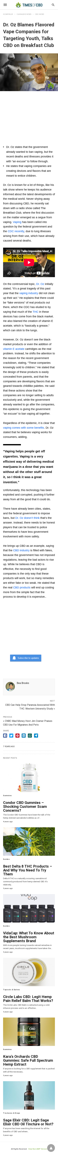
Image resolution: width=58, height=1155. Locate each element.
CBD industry (21, 550)
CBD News (39, 14)
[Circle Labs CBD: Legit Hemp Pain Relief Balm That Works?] (29, 972)
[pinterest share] (17, 736)
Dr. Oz (40, 284)
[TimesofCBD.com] (28, 4)
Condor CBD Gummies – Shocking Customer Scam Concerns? (25, 806)
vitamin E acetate (13, 348)
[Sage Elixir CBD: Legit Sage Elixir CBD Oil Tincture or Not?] (29, 1095)
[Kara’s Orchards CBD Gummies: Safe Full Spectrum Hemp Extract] (29, 1032)
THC (35, 311)
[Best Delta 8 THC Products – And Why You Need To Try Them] (29, 841)
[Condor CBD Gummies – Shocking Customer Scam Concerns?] (29, 778)
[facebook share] (5, 736)
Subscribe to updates (28, 658)
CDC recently (16, 231)
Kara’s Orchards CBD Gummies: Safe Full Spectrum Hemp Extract (28, 1060)
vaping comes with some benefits (23, 427)
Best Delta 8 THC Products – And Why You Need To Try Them (27, 870)
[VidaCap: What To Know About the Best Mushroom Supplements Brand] (29, 908)
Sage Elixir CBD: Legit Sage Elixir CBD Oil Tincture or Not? (28, 1122)
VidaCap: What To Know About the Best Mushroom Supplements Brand (28, 937)
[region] (29, 116)
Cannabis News (24, 14)
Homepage (8, 14)
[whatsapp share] (30, 736)
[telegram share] (36, 736)
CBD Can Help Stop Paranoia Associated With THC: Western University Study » (30, 706)
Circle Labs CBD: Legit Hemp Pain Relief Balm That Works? (28, 999)
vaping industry (28, 293)
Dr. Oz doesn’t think (27, 517)
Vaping (17, 222)
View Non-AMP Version (37, 1149)
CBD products (21, 587)
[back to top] (51, 1148)
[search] (53, 5)
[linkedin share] (24, 736)
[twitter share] (11, 736)
